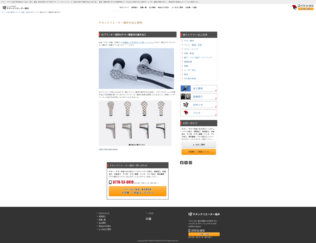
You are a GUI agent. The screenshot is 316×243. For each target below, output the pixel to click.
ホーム (4, 12)
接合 (186, 74)
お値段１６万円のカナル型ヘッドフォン (138, 42)
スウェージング (191, 49)
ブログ (196, 113)
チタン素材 (189, 40)
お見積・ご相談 (305, 9)
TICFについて (124, 7)
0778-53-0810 (307, 6)
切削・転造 (189, 53)
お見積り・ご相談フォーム (198, 151)
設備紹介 (198, 96)
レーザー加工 (190, 70)
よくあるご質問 (177, 7)
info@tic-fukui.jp (194, 226)
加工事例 (152, 7)
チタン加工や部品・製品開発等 (138, 191)
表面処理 (188, 61)
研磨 (186, 65)
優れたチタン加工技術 (195, 34)
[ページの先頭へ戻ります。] (312, 236)
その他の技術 (190, 78)
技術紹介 (134, 7)
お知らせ (198, 104)
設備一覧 (143, 7)
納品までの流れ (163, 7)
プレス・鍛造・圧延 (22, 12)
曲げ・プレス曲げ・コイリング (198, 57)
